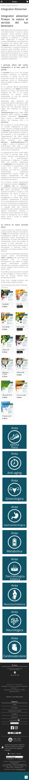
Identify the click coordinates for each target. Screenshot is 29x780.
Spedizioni (14, 717)
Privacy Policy (15, 723)
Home (14, 704)
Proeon (14, 1)
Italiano (18, 754)
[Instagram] (16, 728)
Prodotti (3, 5)
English (13, 754)
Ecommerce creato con (14, 769)
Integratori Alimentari (12, 5)
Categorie (14, 714)
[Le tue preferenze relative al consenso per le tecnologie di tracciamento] (26, 777)
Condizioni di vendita (14, 711)
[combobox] (14, 287)
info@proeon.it (19, 767)
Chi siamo (15, 708)
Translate (20, 759)
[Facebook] (12, 728)
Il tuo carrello (13, 720)
